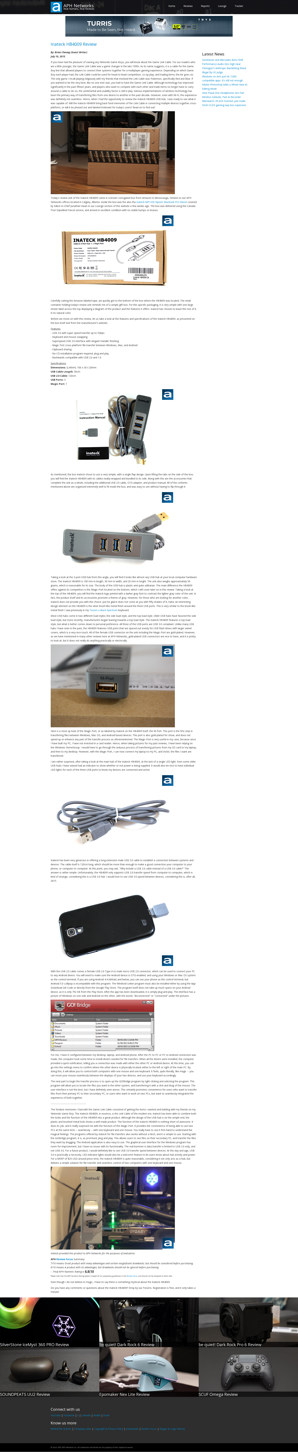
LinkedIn (86, 1415)
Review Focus (64, 1259)
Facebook (68, 1415)
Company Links (82, 1428)
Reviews (188, 6)
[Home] (56, 6)
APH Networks (78, 5)
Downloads (132, 1428)
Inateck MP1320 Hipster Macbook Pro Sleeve (161, 202)
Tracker (239, 6)
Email (106, 1415)
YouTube (56, 1415)
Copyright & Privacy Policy (108, 1428)
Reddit (97, 1415)
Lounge (222, 6)
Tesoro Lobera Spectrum (104, 610)
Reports (205, 6)
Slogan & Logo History (172, 1428)
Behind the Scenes (61, 1428)
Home (171, 6)
